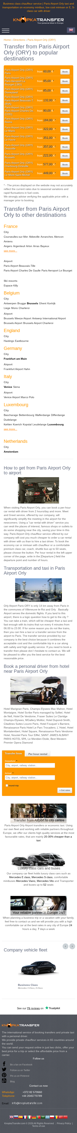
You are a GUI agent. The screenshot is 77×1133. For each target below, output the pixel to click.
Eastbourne (22, 340)
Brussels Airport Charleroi (38, 323)
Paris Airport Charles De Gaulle (22, 270)
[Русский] (16, 1116)
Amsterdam (11, 451)
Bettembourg (26, 415)
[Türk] (61, 1116)
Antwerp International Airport (49, 318)
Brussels (32, 303)
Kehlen (8, 424)
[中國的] (65, 1116)
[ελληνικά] (47, 1116)
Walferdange (42, 415)
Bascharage (11, 415)
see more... (10, 250)
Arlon (29, 246)
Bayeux (44, 246)
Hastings (9, 340)
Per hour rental (37, 754)
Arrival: (9, 773)
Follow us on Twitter (20, 1070)
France (11, 226)
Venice (8, 386)
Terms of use (38, 1126)
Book (65, 72)
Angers (8, 246)
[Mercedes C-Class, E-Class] (38, 955)
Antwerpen (10, 303)
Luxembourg (16, 404)
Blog (12, 1081)
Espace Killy (11, 285)
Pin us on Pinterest (19, 1076)
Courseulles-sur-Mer (16, 236)
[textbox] (30, 765)
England (12, 330)
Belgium (12, 292)
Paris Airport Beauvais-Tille (19, 265)
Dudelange (10, 419)
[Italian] (29, 1116)
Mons (14, 308)
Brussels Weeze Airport (17, 318)
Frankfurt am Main (15, 358)
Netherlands (15, 441)
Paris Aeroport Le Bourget (56, 270)
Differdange (58, 415)
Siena (16, 386)
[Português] (38, 1116)
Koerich (17, 424)
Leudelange (40, 424)
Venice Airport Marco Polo (19, 397)
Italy (8, 376)
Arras (36, 246)
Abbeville (34, 236)
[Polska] (52, 1116)
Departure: (11, 761)
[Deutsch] (34, 1116)
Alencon (59, 236)
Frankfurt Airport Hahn (17, 369)
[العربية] (43, 1116)
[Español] (20, 1116)
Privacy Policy (64, 1123)
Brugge (21, 303)
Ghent (42, 303)
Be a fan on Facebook (21, 1064)
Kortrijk (51, 303)
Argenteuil (19, 246)
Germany (13, 348)
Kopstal (27, 424)
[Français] (25, 1116)
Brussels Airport (13, 323)
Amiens (8, 241)
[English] (11, 1116)
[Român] (56, 1116)
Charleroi (24, 308)
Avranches (47, 236)
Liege (7, 308)
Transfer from (13, 753)
